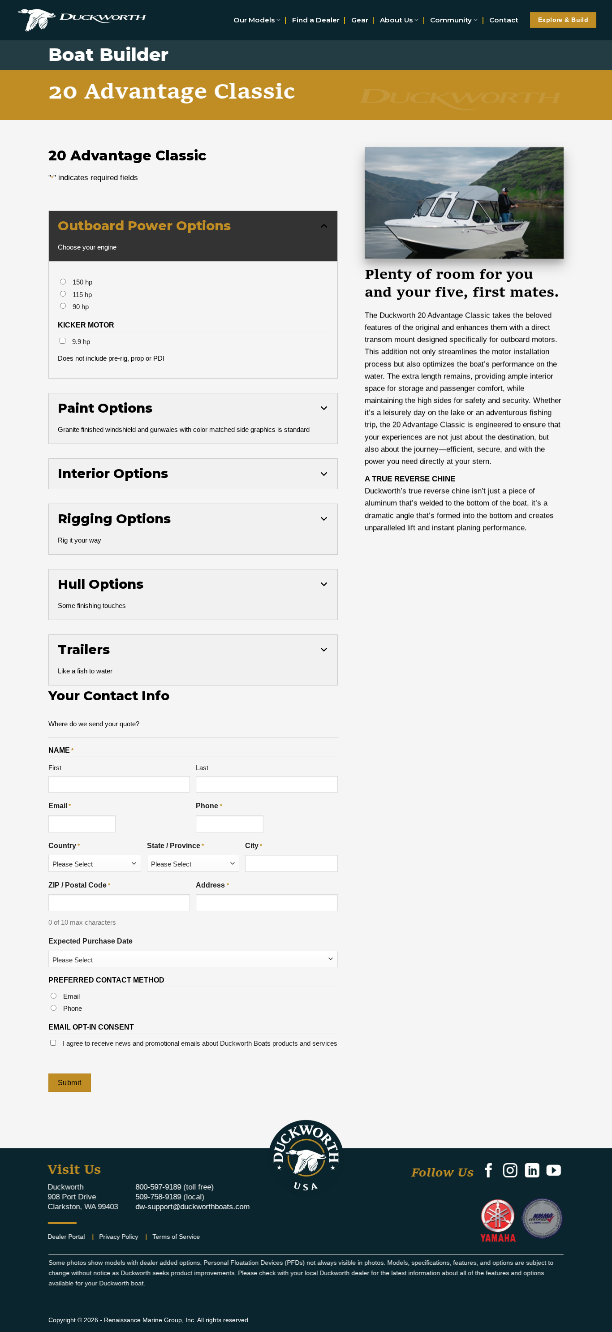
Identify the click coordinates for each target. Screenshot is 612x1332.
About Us (396, 20)
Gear (359, 20)
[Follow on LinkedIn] (532, 1172)
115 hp (82, 294)
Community (451, 20)
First (54, 768)
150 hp (82, 282)
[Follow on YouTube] (553, 1172)
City (253, 845)
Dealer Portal (66, 1236)
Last (202, 768)
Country (64, 845)
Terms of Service (176, 1236)
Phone (209, 806)
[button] (193, 236)
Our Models (254, 20)
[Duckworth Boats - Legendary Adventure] (81, 20)
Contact (503, 20)
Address (212, 885)
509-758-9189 (158, 1197)
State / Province (175, 845)
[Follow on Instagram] (510, 1172)
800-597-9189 (158, 1187)
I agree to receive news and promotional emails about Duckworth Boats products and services (200, 1043)
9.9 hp (81, 341)
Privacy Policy (118, 1236)
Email (59, 806)
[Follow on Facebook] (488, 1172)
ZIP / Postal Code (79, 885)
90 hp (81, 306)
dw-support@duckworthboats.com (192, 1207)
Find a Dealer (316, 20)
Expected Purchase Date (90, 941)
